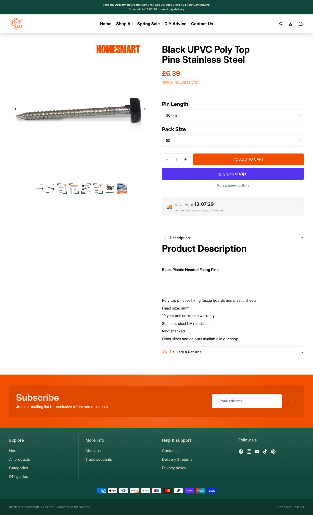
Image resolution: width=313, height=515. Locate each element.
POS (44, 507)
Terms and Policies (290, 507)
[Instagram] (249, 451)
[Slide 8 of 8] (122, 189)
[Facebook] (241, 451)
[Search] (281, 24)
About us (93, 450)
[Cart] (301, 24)
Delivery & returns (177, 459)
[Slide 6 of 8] (98, 189)
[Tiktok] (265, 451)
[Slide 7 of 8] (110, 189)
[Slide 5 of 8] (86, 189)
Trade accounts (98, 459)
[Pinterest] (273, 451)
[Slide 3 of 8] (62, 189)
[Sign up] (290, 401)
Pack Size (174, 129)
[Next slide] (146, 110)
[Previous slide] (14, 110)
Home (14, 450)
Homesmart (30, 507)
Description (180, 238)
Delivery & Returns (186, 352)
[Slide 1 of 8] (38, 189)
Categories (18, 468)
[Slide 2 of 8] (50, 189)
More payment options (233, 185)
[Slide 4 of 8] (74, 189)
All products (19, 459)
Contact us (171, 450)
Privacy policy (174, 468)
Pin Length (175, 104)
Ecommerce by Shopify (72, 507)
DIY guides (18, 476)
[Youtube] (257, 451)
